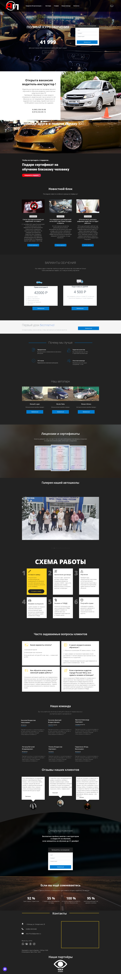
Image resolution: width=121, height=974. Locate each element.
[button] (23, 518)
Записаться (87, 42)
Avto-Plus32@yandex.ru (33, 934)
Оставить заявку (36, 591)
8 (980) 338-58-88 (31, 929)
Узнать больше (48, 52)
